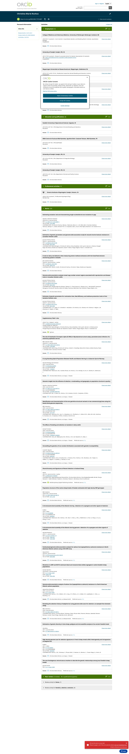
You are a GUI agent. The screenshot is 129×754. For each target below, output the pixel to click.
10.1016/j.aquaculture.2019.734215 (54, 555)
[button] (109, 24)
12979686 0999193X (55, 391)
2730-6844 (52, 346)
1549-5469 (52, 539)
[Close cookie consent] (87, 77)
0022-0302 (52, 244)
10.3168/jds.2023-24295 (51, 283)
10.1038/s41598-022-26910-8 (52, 453)
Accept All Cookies (65, 100)
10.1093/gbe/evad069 (50, 366)
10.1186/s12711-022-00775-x (52, 388)
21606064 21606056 (55, 435)
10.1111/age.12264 (50, 667)
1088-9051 (52, 537)
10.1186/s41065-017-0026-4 (52, 631)
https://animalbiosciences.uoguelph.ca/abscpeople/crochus (60, 57)
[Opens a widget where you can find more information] (123, 751)
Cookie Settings (65, 105)
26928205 (52, 516)
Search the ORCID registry (79, 7)
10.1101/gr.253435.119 (51, 535)
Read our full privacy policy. (50, 91)
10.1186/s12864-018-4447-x (52, 612)
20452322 (52, 456)
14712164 (52, 412)
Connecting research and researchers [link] (27, 8)
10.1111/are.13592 (49, 592)
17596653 (52, 369)
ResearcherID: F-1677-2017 (25, 33)
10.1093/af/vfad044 (50, 432)
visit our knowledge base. (120, 745)
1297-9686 (52, 223)
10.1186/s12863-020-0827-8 (52, 495)
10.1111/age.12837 (50, 573)
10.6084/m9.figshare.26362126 (53, 324)
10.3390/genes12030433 (51, 475)
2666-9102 (52, 265)
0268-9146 (48, 574)
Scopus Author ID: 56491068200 (26, 35)
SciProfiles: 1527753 (23, 37)
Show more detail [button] (106, 39)
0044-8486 (52, 556)
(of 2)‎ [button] (84, 440)
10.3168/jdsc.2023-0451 (51, 264)
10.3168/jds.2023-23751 (51, 304)
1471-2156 (52, 496)
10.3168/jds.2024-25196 (51, 243)
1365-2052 (52, 576)
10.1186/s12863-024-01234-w (52, 345)
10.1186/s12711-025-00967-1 (52, 222)
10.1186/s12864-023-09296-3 (52, 409)
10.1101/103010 (49, 647)
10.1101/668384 (49, 513)
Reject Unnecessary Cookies (65, 95)
